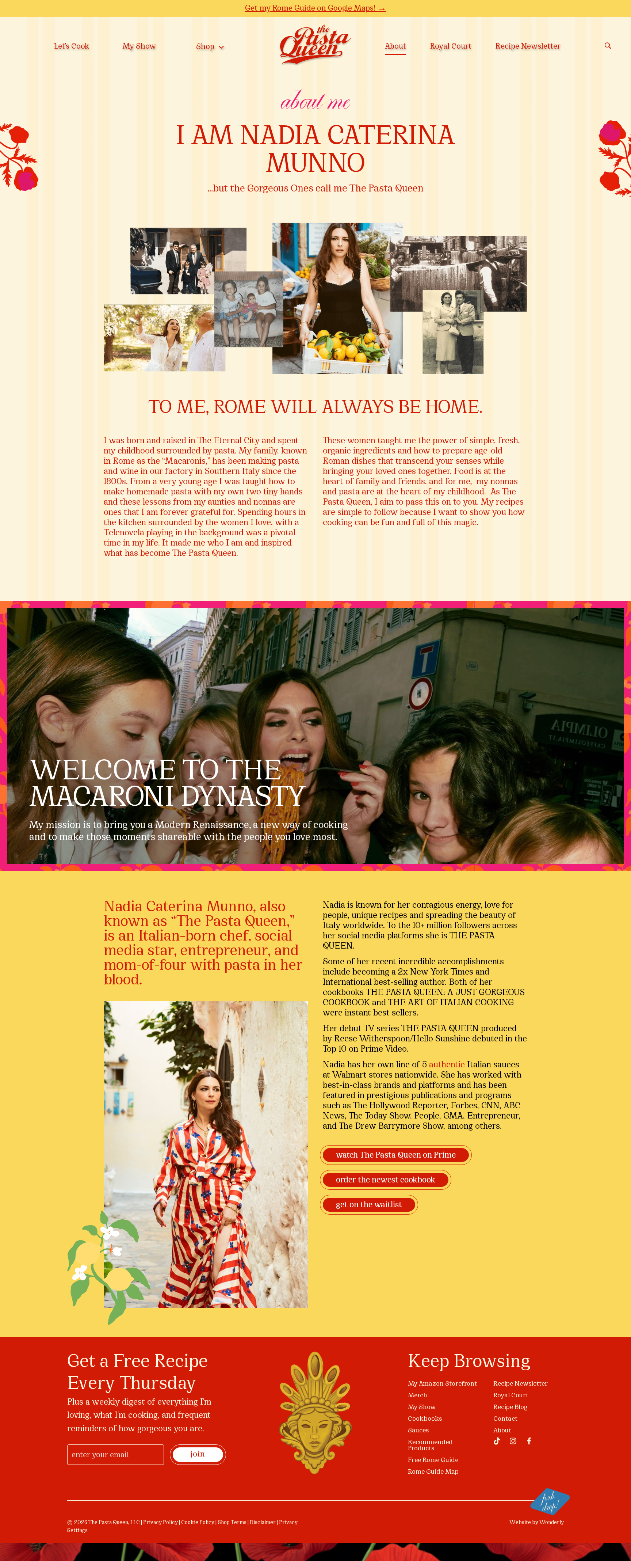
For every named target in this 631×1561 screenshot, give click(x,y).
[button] (480, 700)
